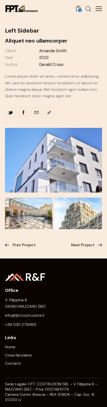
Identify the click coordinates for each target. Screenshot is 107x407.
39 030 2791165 (21, 324)
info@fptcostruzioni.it (25, 315)
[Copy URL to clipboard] (49, 112)
